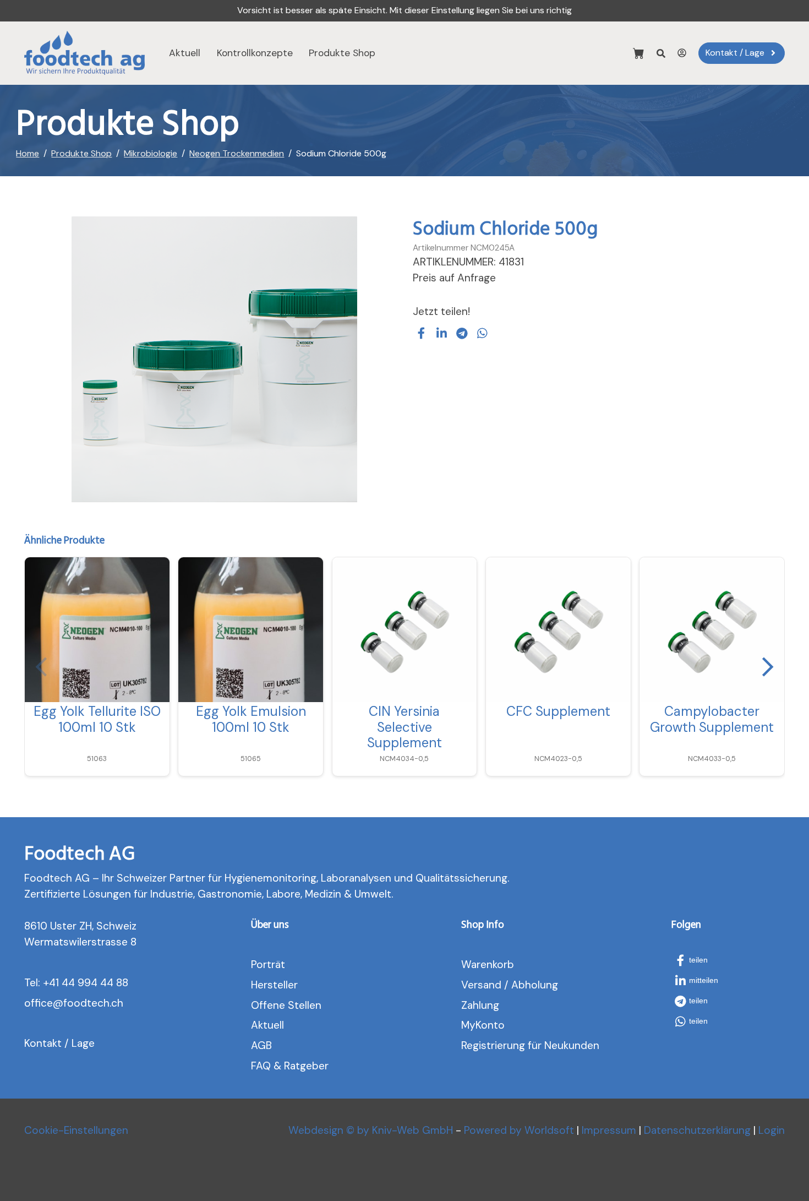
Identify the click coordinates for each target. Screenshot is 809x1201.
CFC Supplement (558, 711)
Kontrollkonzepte (255, 53)
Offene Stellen (286, 1005)
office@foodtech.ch (73, 1003)
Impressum (609, 1130)
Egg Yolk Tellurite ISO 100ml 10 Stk (97, 719)
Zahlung (480, 1005)
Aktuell (184, 53)
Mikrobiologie (150, 153)
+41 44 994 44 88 (85, 983)
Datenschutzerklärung (697, 1130)
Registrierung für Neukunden (530, 1045)
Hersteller (274, 985)
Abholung (534, 985)
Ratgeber (306, 1066)
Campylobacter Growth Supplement (712, 719)
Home (27, 153)
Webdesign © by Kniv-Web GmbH (370, 1130)
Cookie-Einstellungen (76, 1130)
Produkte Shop (342, 53)
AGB (261, 1045)
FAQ (261, 1066)
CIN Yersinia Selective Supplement (404, 727)
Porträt (268, 964)
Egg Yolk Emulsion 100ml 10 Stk (251, 719)
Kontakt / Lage (59, 1043)
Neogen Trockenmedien (236, 153)
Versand (481, 985)
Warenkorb (487, 964)
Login (771, 1130)
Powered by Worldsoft (519, 1130)
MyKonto (483, 1025)
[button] (421, 333)
